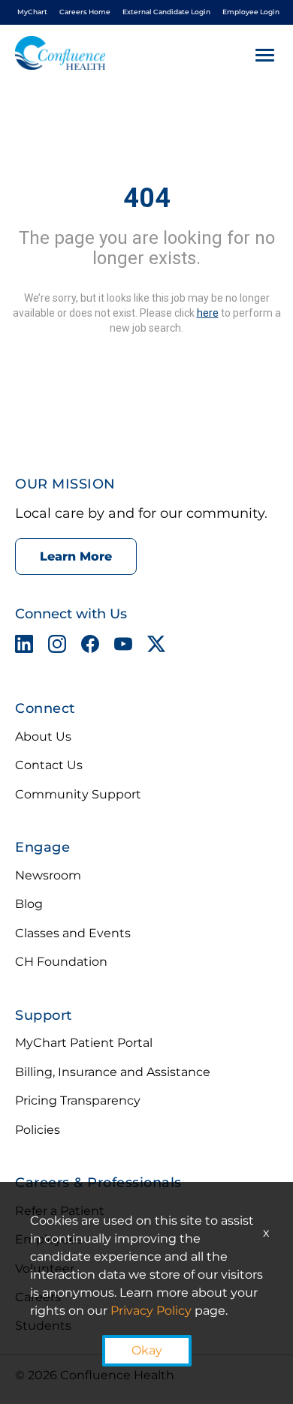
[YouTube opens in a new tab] (123, 646)
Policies (37, 1130)
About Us (43, 736)
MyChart (32, 12)
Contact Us (49, 765)
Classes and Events (73, 933)
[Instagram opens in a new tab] (57, 646)
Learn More (76, 556)
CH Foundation (61, 962)
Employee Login (250, 12)
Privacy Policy (151, 1310)
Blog (29, 904)
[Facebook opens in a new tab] (90, 646)
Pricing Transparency (77, 1100)
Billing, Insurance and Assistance (112, 1072)
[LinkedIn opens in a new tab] (24, 646)
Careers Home (84, 12)
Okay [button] (146, 1350)
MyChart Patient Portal (84, 1043)
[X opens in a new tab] (156, 646)
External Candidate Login (166, 12)
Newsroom (48, 875)
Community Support (78, 794)
